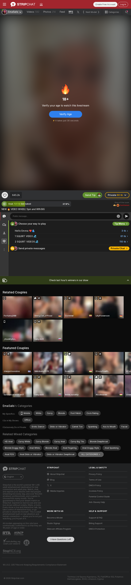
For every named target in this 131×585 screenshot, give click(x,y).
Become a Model (55, 518)
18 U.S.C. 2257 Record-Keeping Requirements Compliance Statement (34, 565)
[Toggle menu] (4, 4)
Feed (62, 11)
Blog (52, 480)
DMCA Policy (95, 485)
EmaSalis (9, 405)
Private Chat (118, 248)
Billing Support (95, 523)
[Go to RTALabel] (7, 533)
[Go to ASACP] (19, 533)
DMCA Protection (97, 529)
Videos (33, 11)
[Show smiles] (118, 216)
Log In (123, 4)
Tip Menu (119, 223)
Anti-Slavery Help (97, 502)
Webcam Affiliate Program (59, 529)
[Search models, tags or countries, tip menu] (126, 12)
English (10, 477)
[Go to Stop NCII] (12, 551)
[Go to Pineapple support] (26, 543)
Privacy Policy (95, 474)
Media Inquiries (57, 491)
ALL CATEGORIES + (90, 454)
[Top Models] (41, 4)
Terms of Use (95, 480)
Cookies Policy (96, 491)
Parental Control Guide (99, 497)
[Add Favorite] (5, 195)
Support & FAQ (95, 518)
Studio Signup (53, 523)
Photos (49, 11)
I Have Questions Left (60, 539)
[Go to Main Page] (23, 4)
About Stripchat (57, 474)
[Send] (126, 216)
